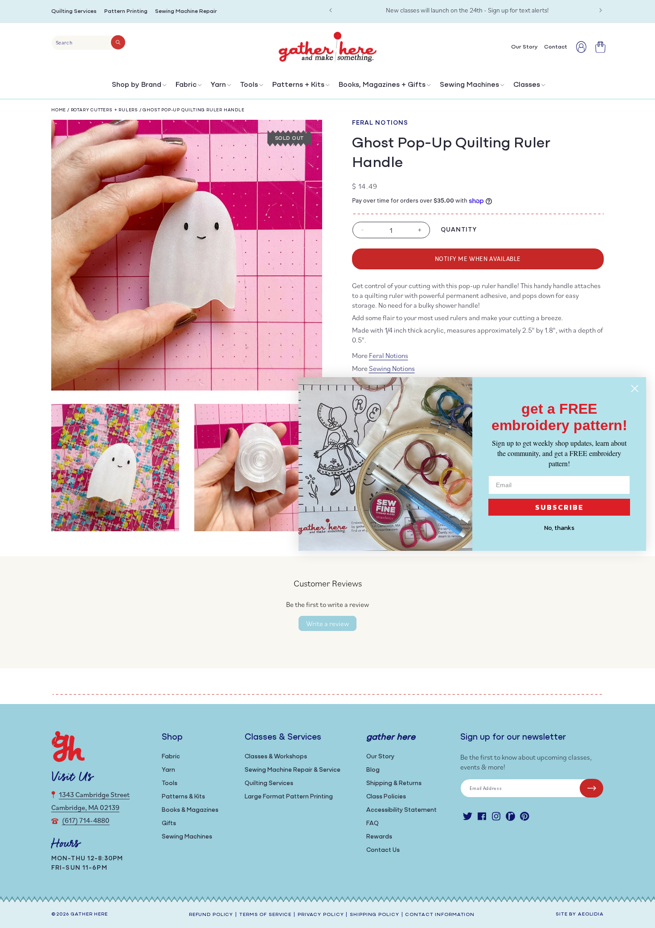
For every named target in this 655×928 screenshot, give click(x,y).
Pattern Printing (125, 11)
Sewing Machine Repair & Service (292, 770)
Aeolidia (591, 914)
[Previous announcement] (330, 10)
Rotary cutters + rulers (104, 110)
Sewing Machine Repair (186, 11)
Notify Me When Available (478, 258)
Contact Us (383, 850)
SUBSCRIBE (559, 507)
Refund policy (211, 914)
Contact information (440, 914)
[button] (138, 87)
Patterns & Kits (183, 797)
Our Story (380, 756)
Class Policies (386, 797)
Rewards (379, 837)
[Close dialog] (635, 388)
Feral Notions (380, 123)
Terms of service (265, 914)
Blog (373, 770)
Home (58, 110)
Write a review (327, 623)
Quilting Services (74, 11)
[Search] (118, 42)
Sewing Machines (469, 85)
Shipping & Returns (394, 783)
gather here (89, 914)
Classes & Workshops (276, 756)
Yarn (218, 85)
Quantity (459, 230)
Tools (249, 85)
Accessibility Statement (401, 810)
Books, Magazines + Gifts (382, 85)
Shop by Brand (136, 85)
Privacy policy (321, 914)
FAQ (372, 823)
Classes (526, 85)
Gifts (169, 823)
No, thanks (559, 528)
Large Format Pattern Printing (289, 797)
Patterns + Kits (298, 85)
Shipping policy (374, 914)
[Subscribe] (591, 788)
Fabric (186, 85)
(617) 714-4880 (86, 820)
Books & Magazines (190, 810)
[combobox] (88, 43)
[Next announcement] (600, 10)
